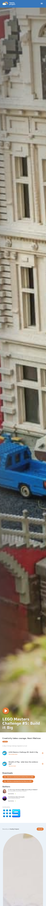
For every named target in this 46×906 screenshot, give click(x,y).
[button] (23, 753)
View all (40, 829)
